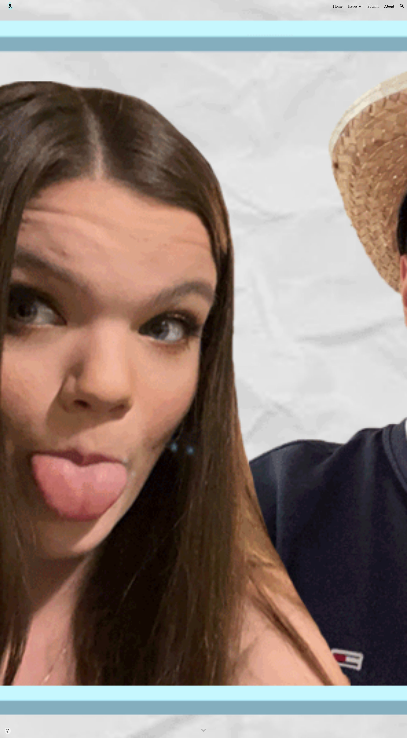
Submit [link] (373, 6)
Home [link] (338, 6)
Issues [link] (352, 6)
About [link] (389, 6)
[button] (402, 6)
